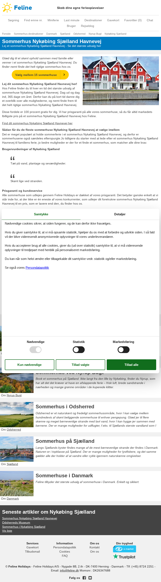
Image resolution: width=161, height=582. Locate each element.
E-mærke (124, 548)
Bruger (71, 26)
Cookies (64, 551)
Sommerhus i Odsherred (65, 406)
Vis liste (7, 530)
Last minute (71, 20)
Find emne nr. (33, 20)
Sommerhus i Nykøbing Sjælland (23, 526)
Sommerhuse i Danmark (64, 475)
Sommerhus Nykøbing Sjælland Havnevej (29, 518)
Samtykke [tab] (41, 214)
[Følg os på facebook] (84, 577)
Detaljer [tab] (120, 214)
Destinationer (93, 20)
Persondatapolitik (64, 547)
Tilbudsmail (32, 551)
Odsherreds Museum (16, 522)
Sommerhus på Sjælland (65, 441)
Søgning (13, 20)
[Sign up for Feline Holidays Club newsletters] (90, 577)
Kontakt (95, 547)
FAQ (65, 555)
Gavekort (113, 20)
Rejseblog (87, 26)
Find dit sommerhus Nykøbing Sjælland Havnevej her (37, 123)
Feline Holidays (80, 7)
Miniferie (53, 20)
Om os (94, 551)
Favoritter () (133, 20)
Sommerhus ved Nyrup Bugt (70, 372)
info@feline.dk (69, 570)
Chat (150, 20)
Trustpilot (124, 556)
